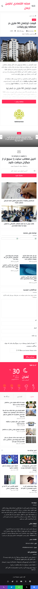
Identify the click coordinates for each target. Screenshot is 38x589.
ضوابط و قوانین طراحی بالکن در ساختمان (13, 429)
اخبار (30, 16)
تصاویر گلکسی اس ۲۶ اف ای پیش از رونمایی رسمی (10, 487)
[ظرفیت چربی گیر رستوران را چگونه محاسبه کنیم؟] (31, 424)
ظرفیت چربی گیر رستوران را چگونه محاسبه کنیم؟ (15, 422)
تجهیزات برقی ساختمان (27, 533)
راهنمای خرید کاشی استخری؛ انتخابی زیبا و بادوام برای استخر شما (28, 279)
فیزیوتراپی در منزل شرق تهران (29, 531)
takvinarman (31, 31)
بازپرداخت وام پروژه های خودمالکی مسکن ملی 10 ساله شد (11, 257)
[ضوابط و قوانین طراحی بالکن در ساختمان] (31, 431)
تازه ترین (19, 396)
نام (36, 320)
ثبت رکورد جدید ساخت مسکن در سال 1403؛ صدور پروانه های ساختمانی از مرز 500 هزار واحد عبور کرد (14, 439)
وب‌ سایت (34, 335)
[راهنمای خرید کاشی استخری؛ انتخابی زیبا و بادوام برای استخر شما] (28, 269)
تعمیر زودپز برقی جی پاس (9, 535)
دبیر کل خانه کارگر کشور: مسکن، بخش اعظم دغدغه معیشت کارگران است (29, 257)
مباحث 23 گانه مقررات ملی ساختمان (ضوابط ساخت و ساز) (15, 403)
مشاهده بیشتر (19, 101)
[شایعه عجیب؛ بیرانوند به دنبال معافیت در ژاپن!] (9, 459)
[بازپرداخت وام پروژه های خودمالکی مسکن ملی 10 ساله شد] (9, 246)
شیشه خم (16, 529)
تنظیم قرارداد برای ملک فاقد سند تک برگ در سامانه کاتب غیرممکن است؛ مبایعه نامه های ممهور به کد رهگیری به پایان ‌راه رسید (14, 413)
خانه (34, 16)
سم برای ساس (33, 529)
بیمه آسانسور (10, 529)
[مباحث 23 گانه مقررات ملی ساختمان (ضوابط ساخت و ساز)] (31, 404)
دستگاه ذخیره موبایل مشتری (14, 531)
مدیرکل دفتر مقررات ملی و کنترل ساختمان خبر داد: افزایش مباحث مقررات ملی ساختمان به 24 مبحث (19, 139)
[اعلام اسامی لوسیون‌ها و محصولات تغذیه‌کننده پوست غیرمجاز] (28, 459)
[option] (19, 137)
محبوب (32, 396)
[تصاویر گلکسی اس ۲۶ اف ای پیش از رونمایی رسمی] (9, 479)
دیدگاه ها (6, 396)
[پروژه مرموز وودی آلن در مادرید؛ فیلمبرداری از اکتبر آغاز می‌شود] (28, 479)
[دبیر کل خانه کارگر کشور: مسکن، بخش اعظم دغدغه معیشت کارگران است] (28, 246)
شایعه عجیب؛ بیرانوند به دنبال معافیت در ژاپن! (10, 467)
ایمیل (35, 328)
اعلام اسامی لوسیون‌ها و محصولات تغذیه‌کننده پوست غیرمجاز (29, 468)
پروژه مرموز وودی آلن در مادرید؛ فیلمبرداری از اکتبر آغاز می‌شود (29, 488)
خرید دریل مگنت (24, 529)
